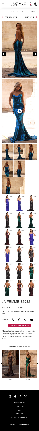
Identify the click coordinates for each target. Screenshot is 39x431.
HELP (19, 410)
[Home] (19, 4)
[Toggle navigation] (3, 5)
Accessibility (19, 403)
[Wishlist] (30, 4)
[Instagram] (11, 397)
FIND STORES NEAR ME (19, 325)
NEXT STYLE (29, 17)
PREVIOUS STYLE (11, 17)
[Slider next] (37, 363)
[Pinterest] (12, 319)
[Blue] (19, 49)
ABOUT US (19, 414)
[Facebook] (19, 319)
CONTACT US (19, 406)
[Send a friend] (31, 320)
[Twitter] (25, 319)
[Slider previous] (2, 363)
